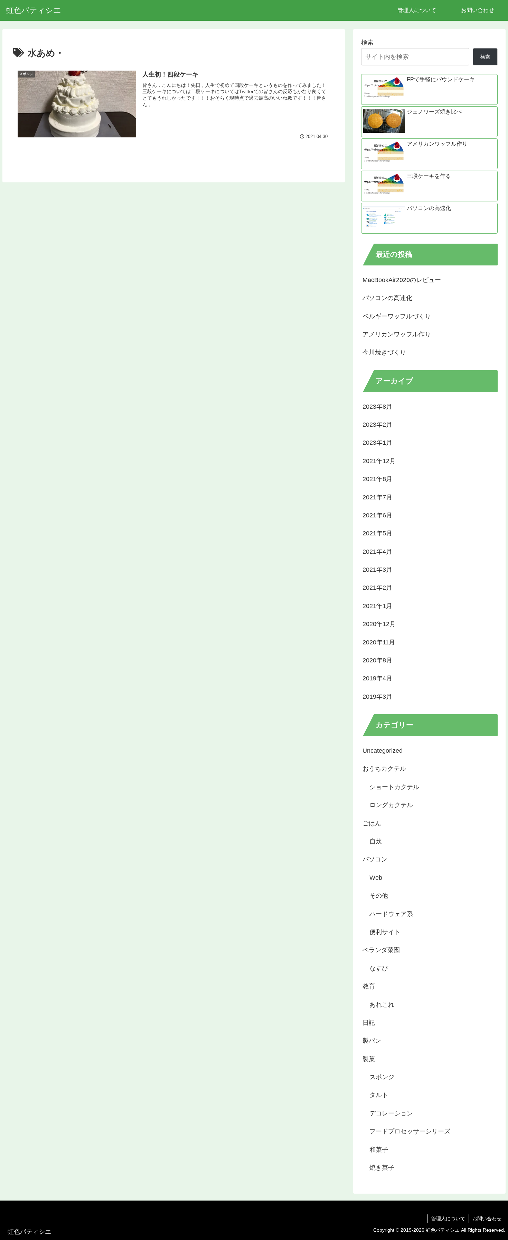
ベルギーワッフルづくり (397, 316)
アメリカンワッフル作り (397, 334)
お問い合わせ (486, 1218)
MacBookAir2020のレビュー (402, 280)
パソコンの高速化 (387, 298)
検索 (367, 42)
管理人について (448, 1218)
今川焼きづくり (384, 352)
